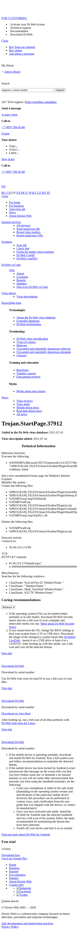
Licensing (22, 276)
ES (18, 192)
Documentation (19, 31)
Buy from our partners (22, 47)
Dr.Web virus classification (32, 338)
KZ (34, 192)
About (20, 273)
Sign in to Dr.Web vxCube (32, 286)
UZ (39, 192)
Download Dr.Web (21, 34)
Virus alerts (23, 404)
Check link (22, 248)
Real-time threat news (29, 410)
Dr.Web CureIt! (25, 255)
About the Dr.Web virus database (36, 317)
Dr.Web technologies (28, 324)
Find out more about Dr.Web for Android (25, 834)
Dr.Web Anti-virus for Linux (18, 723)
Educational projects (28, 376)
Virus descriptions (27, 296)
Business (14, 868)
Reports (21, 280)
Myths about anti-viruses (30, 391)
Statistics (21, 283)
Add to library (12, 71)
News (12, 212)
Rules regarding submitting (41, 102)
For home (14, 202)
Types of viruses (26, 342)
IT (27, 192)
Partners (14, 878)
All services (23, 225)
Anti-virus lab (17, 209)
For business (16, 205)
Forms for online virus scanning (35, 251)
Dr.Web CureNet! (26, 258)
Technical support (20, 27)
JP (30, 192)
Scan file (21, 245)
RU (4, 192)
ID (48, 192)
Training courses (26, 373)
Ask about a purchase (21, 53)
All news (21, 414)
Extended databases (28, 320)
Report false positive (28, 232)
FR (23, 192)
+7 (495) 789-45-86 (13, 127)
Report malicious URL (29, 235)
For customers (17, 874)
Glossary (21, 355)
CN (9, 192)
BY (44, 192)
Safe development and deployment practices (27, 923)
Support (13, 871)
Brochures (22, 370)
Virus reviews (24, 400)
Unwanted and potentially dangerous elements (43, 352)
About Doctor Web (20, 215)
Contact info (16, 884)
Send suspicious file (28, 228)
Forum (5, 133)
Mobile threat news (27, 407)
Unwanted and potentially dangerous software (43, 348)
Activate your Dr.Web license (27, 24)
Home (12, 864)
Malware (21, 345)
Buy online (15, 50)
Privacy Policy (10, 926)
